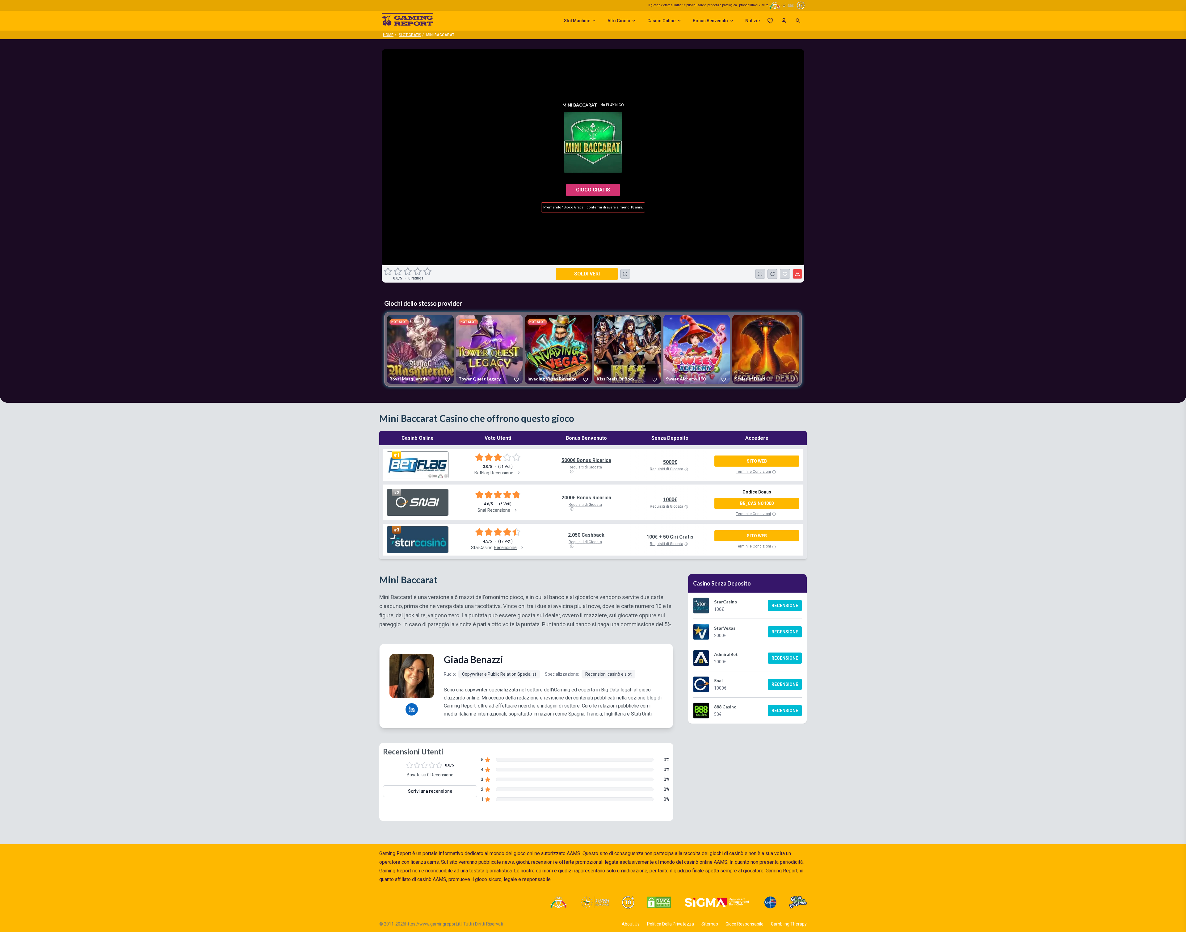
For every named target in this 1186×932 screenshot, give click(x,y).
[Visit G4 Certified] (770, 902)
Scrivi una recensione (430, 791)
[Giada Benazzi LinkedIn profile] (412, 709)
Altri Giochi (619, 20)
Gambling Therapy (789, 924)
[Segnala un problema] (797, 274)
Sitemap (709, 924)
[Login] (783, 20)
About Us (631, 924)
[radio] (388, 271)
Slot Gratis (410, 35)
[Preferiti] (770, 20)
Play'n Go (615, 105)
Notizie (752, 20)
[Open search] (798, 21)
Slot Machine (577, 20)
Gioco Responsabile (744, 924)
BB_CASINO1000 (757, 503)
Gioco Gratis (593, 190)
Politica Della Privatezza (670, 924)
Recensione (785, 605)
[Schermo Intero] (760, 274)
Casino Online (661, 20)
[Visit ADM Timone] (558, 902)
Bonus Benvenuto (710, 20)
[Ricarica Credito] (772, 274)
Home (388, 35)
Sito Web (757, 461)
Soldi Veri (587, 274)
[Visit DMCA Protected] (659, 902)
